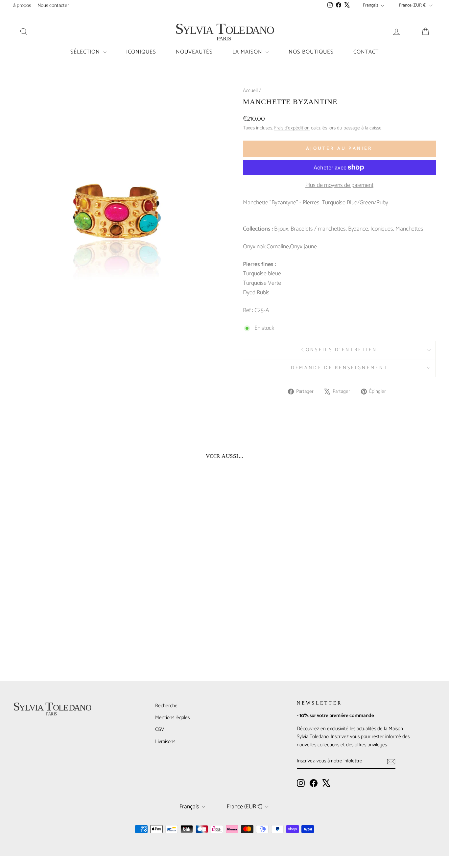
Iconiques (141, 51)
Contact (366, 51)
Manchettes (409, 229)
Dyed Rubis (256, 293)
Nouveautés (194, 51)
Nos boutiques (311, 51)
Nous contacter (53, 5)
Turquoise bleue (262, 274)
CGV (159, 729)
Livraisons (165, 741)
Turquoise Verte (262, 283)
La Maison (248, 51)
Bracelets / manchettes (318, 229)
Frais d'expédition (292, 128)
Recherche (166, 706)
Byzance (358, 229)
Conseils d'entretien (339, 350)
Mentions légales (172, 717)
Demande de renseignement (339, 368)
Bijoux (281, 229)
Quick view (63, 617)
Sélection (86, 51)
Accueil (250, 90)
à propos (22, 5)
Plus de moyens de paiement (339, 185)
